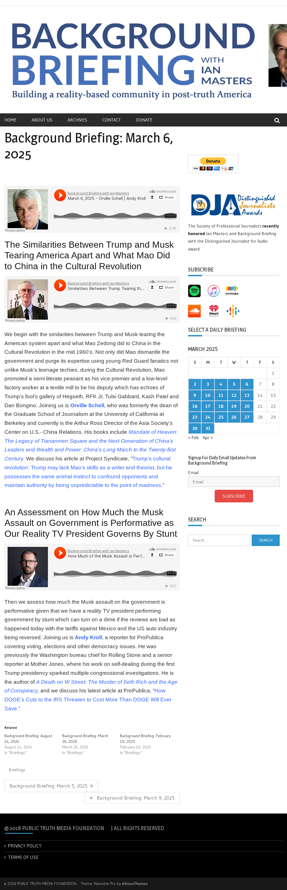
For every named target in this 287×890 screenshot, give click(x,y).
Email (193, 472)
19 (234, 406)
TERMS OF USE (23, 857)
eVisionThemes (135, 883)
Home (10, 120)
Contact (111, 120)
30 (195, 428)
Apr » (208, 437)
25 (221, 417)
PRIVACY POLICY (24, 846)
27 (247, 417)
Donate (144, 120)
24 (207, 417)
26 (234, 417)
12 (234, 395)
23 (194, 417)
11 (220, 395)
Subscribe (234, 496)
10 (207, 395)
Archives (77, 120)
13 (246, 395)
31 (207, 428)
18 (221, 406)
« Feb (193, 437)
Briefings (17, 769)
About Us (42, 120)
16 (195, 406)
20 (247, 406)
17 (207, 406)
